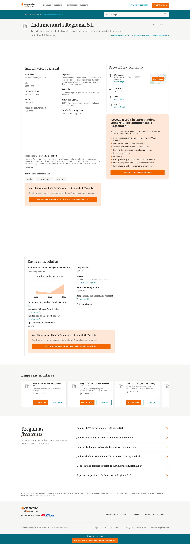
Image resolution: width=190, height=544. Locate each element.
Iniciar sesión (160, 5)
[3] (37, 35)
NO (29, 306)
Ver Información (34, 312)
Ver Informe (40, 402)
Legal (96, 527)
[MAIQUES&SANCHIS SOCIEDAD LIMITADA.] (167, 386)
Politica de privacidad (160, 527)
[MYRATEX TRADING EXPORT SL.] (27, 386)
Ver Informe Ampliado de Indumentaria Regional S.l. (63, 199)
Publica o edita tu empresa (156, 514)
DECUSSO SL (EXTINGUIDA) (140, 384)
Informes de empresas (52, 5)
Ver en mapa (158, 79)
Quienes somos (113, 514)
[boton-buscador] (165, 14)
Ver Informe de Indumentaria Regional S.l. (95, 540)
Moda (29, 179)
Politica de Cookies (111, 527)
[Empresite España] (29, 5)
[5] (42, 35)
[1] (32, 35)
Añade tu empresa (139, 5)
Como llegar (119, 81)
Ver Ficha (57, 402)
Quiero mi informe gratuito (137, 172)
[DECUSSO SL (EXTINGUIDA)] (120, 386)
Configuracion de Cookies (135, 527)
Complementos (44, 179)
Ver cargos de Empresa (86, 282)
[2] (35, 35)
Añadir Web (119, 99)
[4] (40, 35)
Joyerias (60, 179)
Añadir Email (119, 107)
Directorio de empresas (77, 5)
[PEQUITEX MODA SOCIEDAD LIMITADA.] (74, 386)
